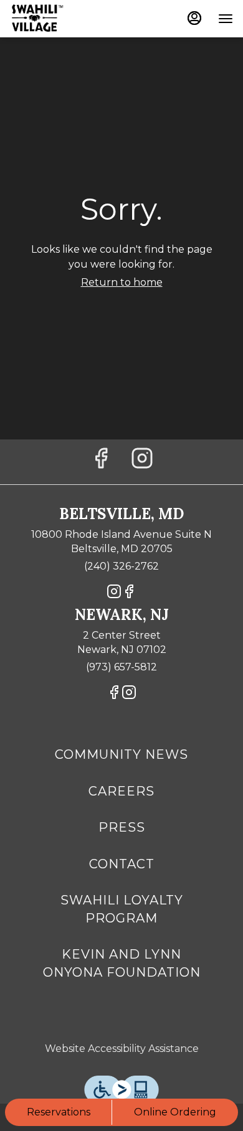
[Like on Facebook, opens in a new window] (101, 461)
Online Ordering (175, 1112)
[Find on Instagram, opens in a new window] (142, 461)
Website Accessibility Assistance (122, 1048)
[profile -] (194, 18)
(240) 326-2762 (121, 566)
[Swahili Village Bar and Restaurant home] (66, 18)
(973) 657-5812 (121, 667)
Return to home (122, 282)
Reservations (58, 1112)
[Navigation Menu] (225, 18)
